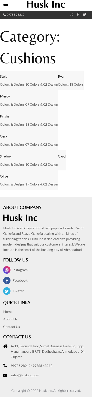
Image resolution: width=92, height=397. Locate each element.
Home (7, 311)
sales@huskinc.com (25, 375)
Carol (62, 156)
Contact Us (11, 326)
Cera (3, 136)
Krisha (4, 116)
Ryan (61, 76)
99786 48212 (42, 365)
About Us (10, 319)
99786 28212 (15, 14)
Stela (3, 76)
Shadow (6, 156)
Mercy (5, 96)
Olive (4, 176)
